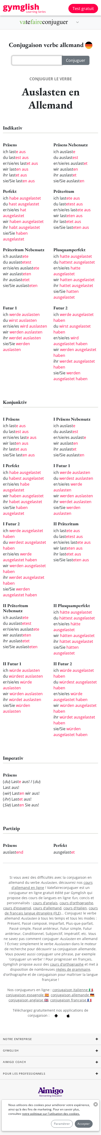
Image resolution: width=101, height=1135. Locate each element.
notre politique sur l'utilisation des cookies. (51, 1114)
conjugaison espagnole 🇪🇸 (27, 995)
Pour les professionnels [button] (24, 1073)
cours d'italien (75, 908)
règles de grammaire (73, 969)
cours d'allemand (47, 908)
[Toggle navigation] (77, 22)
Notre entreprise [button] (17, 1039)
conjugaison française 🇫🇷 (70, 1000)
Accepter (83, 1124)
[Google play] (56, 1015)
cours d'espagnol (17, 908)
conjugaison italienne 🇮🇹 (72, 989)
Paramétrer (62, 1124)
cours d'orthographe (76, 903)
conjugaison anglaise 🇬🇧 (28, 1000)
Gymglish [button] (11, 1050)
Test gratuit (83, 8)
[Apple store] (68, 1015)
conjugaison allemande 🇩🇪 (72, 995)
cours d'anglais (45, 903)
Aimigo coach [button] (14, 1062)
